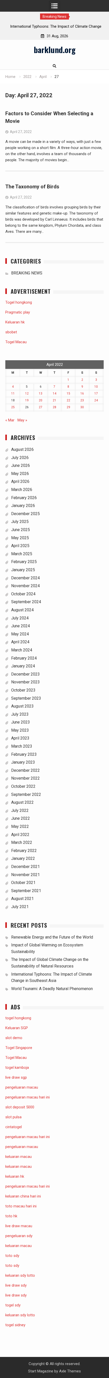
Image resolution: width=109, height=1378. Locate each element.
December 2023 (25, 674)
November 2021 (25, 874)
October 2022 (23, 786)
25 (13, 407)
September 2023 (26, 698)
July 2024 (20, 618)
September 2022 (26, 794)
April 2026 (20, 481)
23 (82, 400)
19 (27, 400)
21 (54, 400)
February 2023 (24, 754)
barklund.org (55, 49)
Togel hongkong (18, 302)
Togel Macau (16, 342)
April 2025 (20, 545)
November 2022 (25, 778)
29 (68, 407)
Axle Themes (70, 1371)
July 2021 (20, 906)
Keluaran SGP (16, 1028)
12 (27, 393)
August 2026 (22, 449)
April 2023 (20, 738)
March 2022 (21, 842)
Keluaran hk (15, 322)
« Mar (9, 420)
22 (68, 400)
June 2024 (20, 626)
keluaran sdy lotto (20, 1315)
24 (96, 400)
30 (82, 407)
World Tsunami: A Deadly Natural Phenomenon (52, 988)
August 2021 (22, 898)
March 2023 (21, 746)
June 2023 (20, 722)
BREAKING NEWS (26, 273)
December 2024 (25, 578)
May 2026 (20, 473)
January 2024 (23, 666)
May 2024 (20, 634)
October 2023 (23, 690)
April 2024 (20, 641)
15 (68, 393)
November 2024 (25, 585)
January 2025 (23, 569)
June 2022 (20, 818)
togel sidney (15, 1325)
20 (40, 400)
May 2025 (20, 537)
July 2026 (20, 457)
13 (40, 393)
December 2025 (25, 513)
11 (13, 393)
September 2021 (26, 890)
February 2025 (24, 561)
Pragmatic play (17, 312)
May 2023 (20, 730)
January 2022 (23, 858)
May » (22, 420)
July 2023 (20, 714)
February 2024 (24, 658)
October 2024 (23, 594)
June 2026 (20, 465)
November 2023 (25, 682)
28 (54, 407)
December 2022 (25, 770)
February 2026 (24, 497)
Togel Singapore (18, 1047)
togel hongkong (18, 1018)
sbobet (11, 332)
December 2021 (25, 866)
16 (82, 393)
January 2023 (23, 762)
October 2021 (23, 882)
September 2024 (26, 601)
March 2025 (21, 553)
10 (96, 386)
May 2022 (20, 826)
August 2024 (22, 610)
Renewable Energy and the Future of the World (52, 937)
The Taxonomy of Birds (32, 187)
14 (54, 393)
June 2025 (20, 529)
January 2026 (23, 505)
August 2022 (22, 802)
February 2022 (24, 850)
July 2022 (20, 810)
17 (96, 393)
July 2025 (20, 521)
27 (40, 407)
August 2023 (22, 706)
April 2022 (20, 834)
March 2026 (21, 489)
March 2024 (21, 650)
